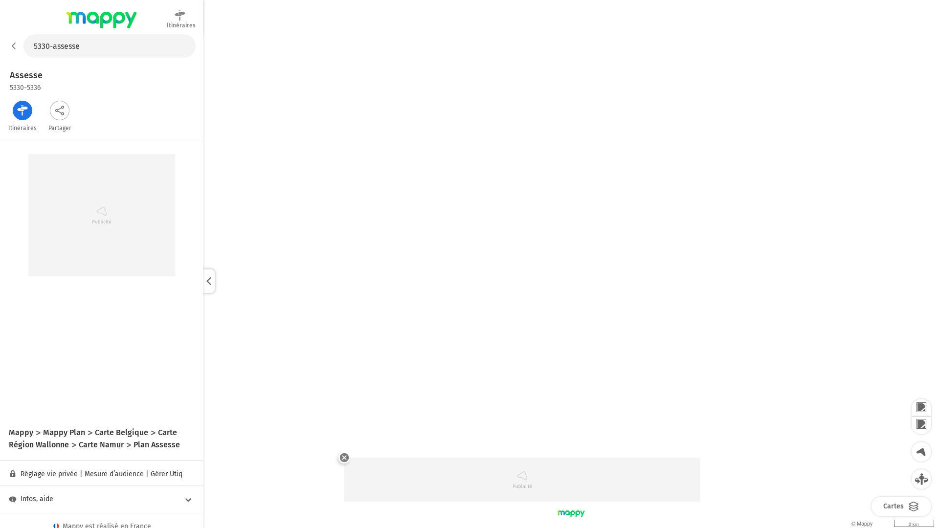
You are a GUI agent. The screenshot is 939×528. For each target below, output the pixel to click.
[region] (571, 281)
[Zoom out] (921, 425)
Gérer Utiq (166, 474)
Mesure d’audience (114, 474)
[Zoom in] (921, 408)
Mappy (101, 28)
